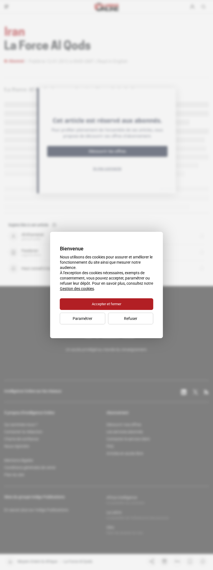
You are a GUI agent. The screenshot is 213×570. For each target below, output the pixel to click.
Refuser (130, 318)
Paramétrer (82, 318)
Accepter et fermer (106, 304)
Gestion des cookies (77, 288)
